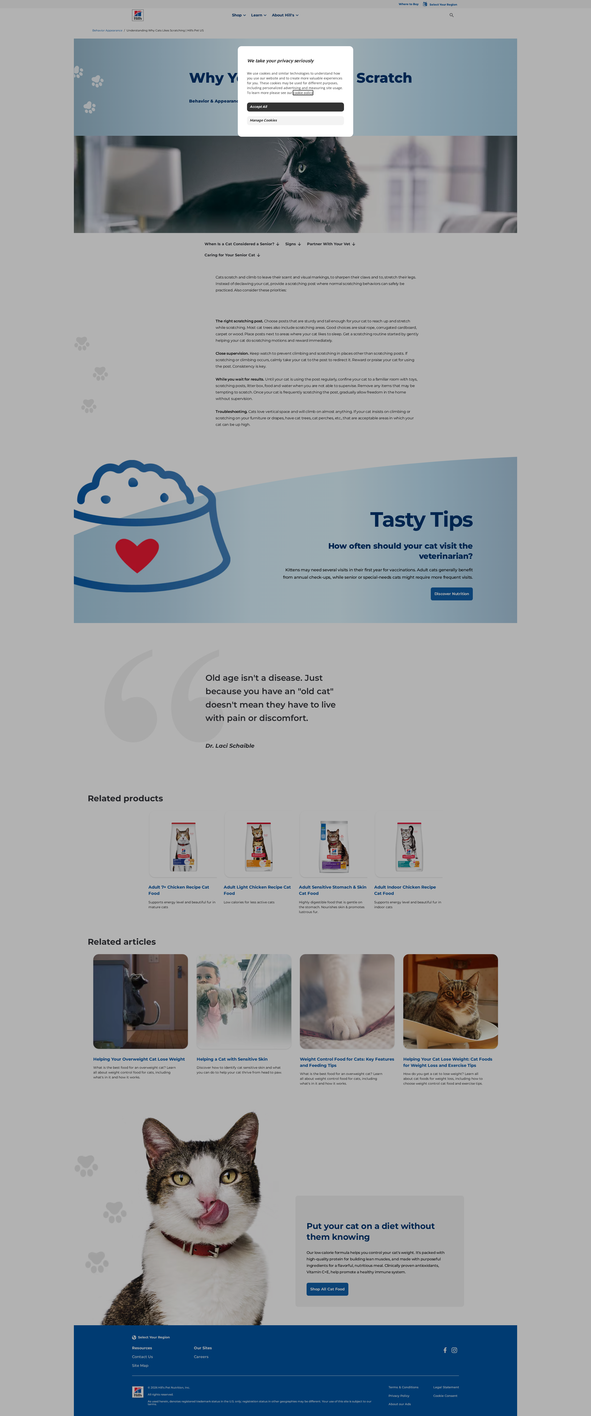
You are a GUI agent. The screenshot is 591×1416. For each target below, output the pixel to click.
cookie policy (303, 93)
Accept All (258, 107)
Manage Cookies (263, 120)
